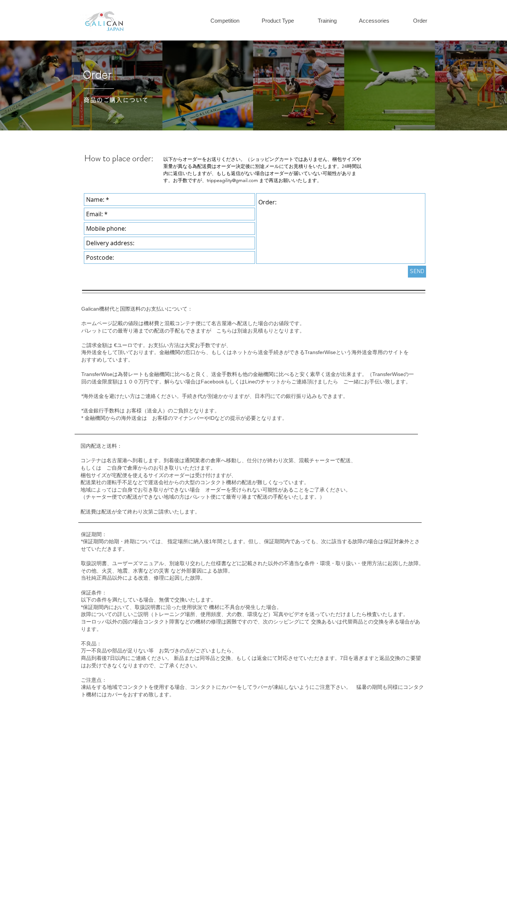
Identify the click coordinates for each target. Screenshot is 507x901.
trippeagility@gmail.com (232, 180)
